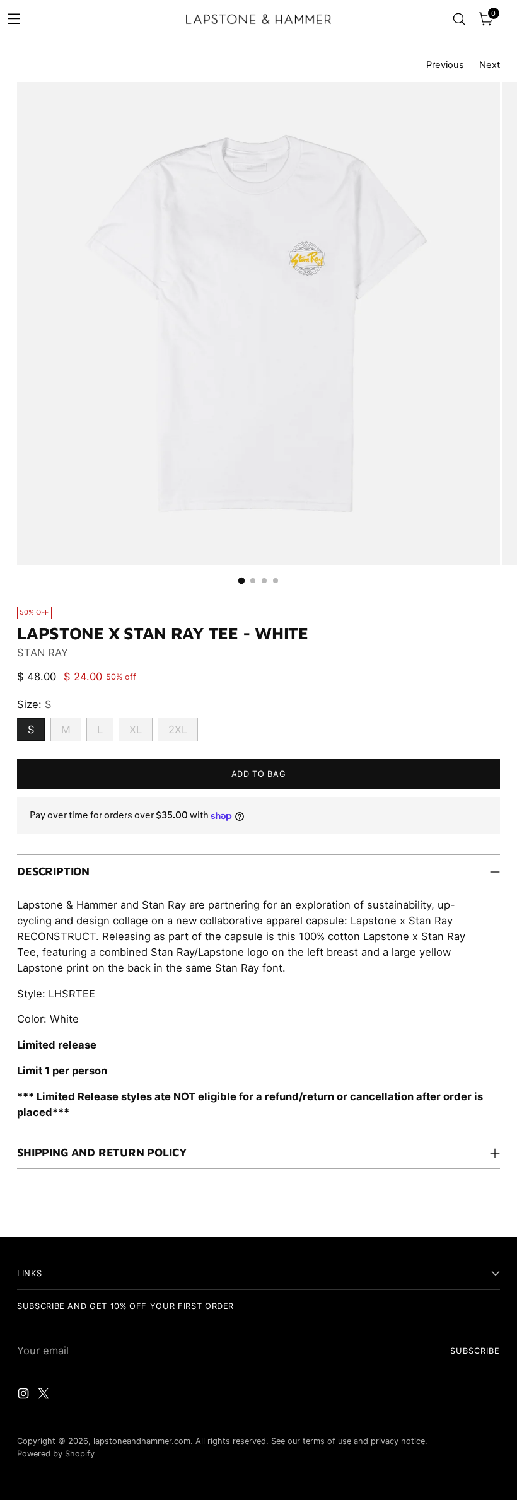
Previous (445, 65)
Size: (34, 704)
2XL (177, 729)
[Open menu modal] (13, 18)
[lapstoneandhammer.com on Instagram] (24, 1395)
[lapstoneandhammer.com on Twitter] (44, 1395)
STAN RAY (42, 652)
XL (135, 729)
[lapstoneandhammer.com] (258, 19)
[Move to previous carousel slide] (460, 1213)
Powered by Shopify (56, 1453)
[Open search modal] (459, 19)
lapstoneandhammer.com (141, 1441)
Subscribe (475, 1351)
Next (489, 65)
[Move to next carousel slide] (489, 1212)
